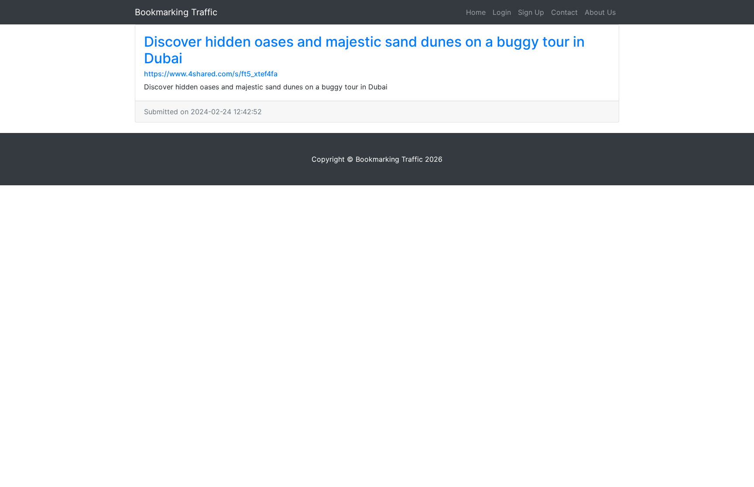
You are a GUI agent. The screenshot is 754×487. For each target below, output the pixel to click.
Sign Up (531, 12)
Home (476, 12)
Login (502, 12)
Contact (564, 12)
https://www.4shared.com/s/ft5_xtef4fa (211, 73)
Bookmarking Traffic (176, 12)
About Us (600, 12)
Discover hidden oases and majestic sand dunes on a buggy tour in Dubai (364, 50)
